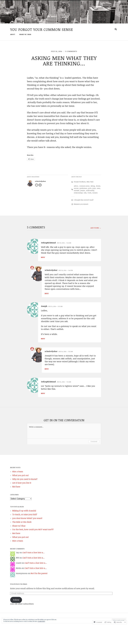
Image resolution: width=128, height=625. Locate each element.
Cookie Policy (41, 621)
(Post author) (32, 267)
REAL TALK (90, 182)
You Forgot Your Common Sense (41, 29)
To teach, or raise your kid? (24, 514)
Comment (94, 441)
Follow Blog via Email (18, 584)
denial (98, 186)
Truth (89, 193)
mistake (76, 190)
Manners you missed (81, 204)
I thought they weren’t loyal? (84, 200)
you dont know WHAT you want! (27, 518)
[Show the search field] (116, 29)
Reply (43, 257)
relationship (90, 190)
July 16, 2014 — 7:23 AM (65, 351)
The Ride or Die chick (21, 522)
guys (94, 188)
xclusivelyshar (40, 181)
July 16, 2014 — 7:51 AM (64, 382)
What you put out (20, 475)
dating (93, 186)
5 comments (71, 51)
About (12, 34)
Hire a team (17, 471)
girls (89, 188)
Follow (16, 599)
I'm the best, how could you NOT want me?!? (33, 529)
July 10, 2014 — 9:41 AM (64, 243)
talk (85, 193)
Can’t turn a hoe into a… (33, 552)
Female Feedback (80, 182)
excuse (76, 188)
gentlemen (83, 188)
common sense (84, 186)
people (82, 190)
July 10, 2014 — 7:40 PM (65, 270)
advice (76, 186)
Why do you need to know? (24, 479)
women (95, 193)
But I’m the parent (39, 573)
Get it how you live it (21, 482)
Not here (16, 486)
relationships (78, 193)
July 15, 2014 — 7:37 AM (55, 306)
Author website (40, 185)
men (98, 188)
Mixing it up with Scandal (24, 510)
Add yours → (95, 228)
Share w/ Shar (25, 34)
